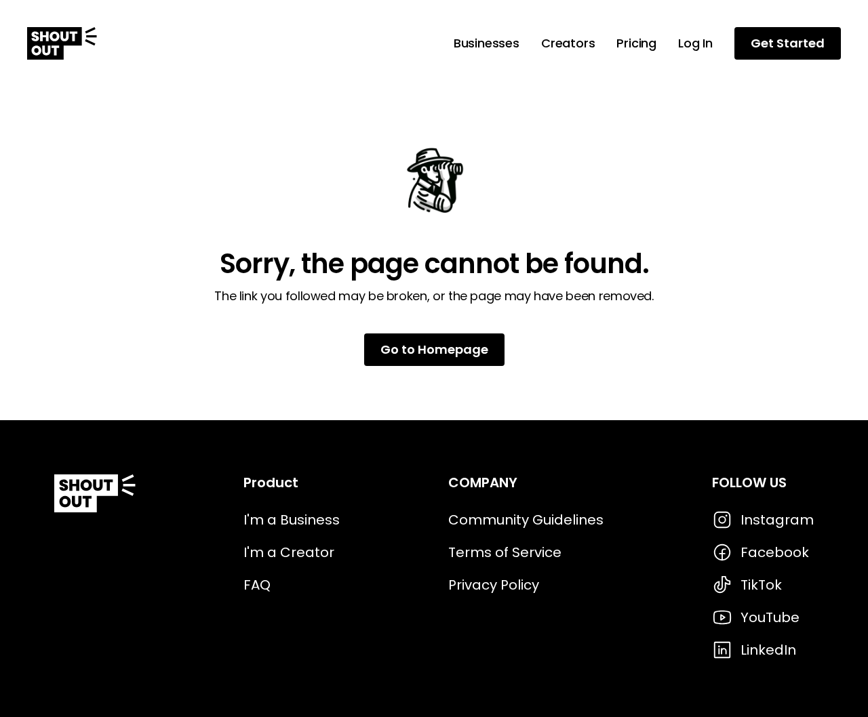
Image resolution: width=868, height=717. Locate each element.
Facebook (775, 552)
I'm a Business (291, 519)
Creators (568, 43)
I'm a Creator (288, 552)
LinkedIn (768, 649)
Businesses (486, 43)
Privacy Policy (493, 584)
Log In (695, 43)
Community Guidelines (526, 519)
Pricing (636, 43)
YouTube (770, 617)
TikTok (761, 584)
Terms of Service (504, 552)
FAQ (257, 584)
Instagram (777, 519)
